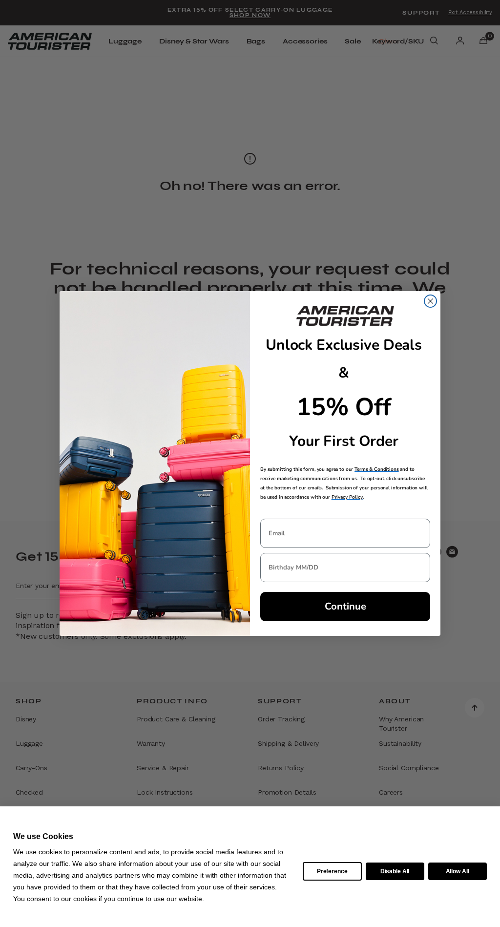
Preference (332, 871)
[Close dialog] (430, 301)
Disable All (394, 871)
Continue (345, 606)
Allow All (457, 871)
